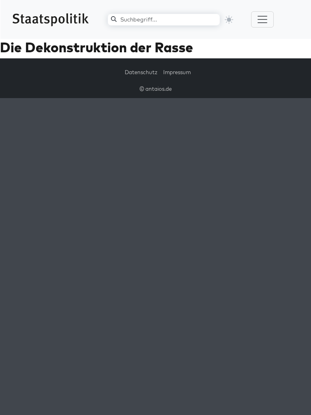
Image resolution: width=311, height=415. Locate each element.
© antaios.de (155, 89)
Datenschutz (141, 72)
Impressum (177, 72)
